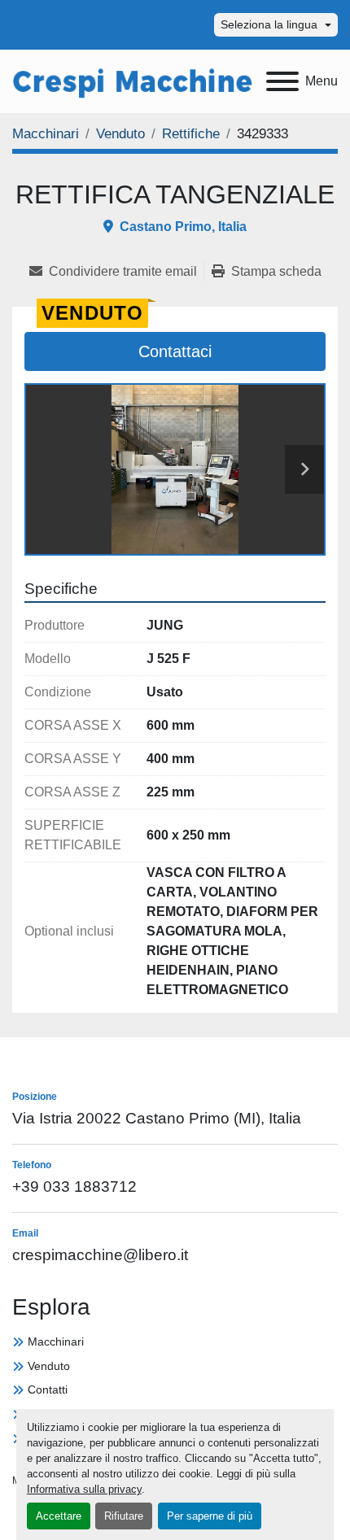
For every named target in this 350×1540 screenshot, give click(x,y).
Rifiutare (123, 1516)
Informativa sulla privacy (84, 1489)
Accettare (58, 1516)
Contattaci (175, 351)
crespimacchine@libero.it (100, 1254)
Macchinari (56, 1341)
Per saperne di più (209, 1516)
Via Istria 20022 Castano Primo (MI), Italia (156, 1118)
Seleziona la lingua (269, 24)
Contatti (48, 1389)
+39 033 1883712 (74, 1186)
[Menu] (282, 81)
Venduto (49, 1365)
